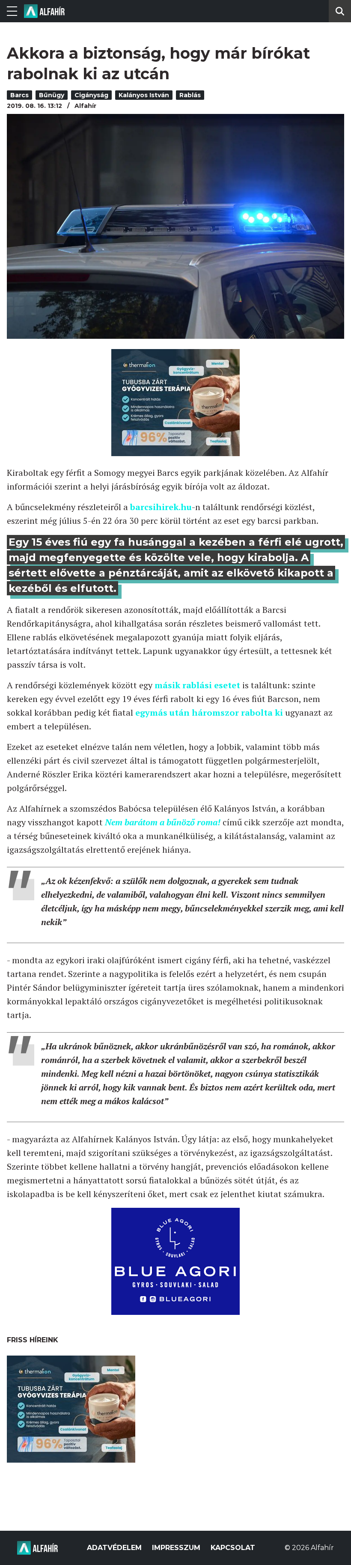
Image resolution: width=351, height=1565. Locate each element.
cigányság (91, 95)
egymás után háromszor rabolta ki (209, 712)
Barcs (19, 95)
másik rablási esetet (197, 685)
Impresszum (176, 1548)
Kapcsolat (233, 1548)
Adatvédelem (114, 1548)
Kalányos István (144, 95)
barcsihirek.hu (161, 507)
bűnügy (51, 95)
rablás (190, 95)
